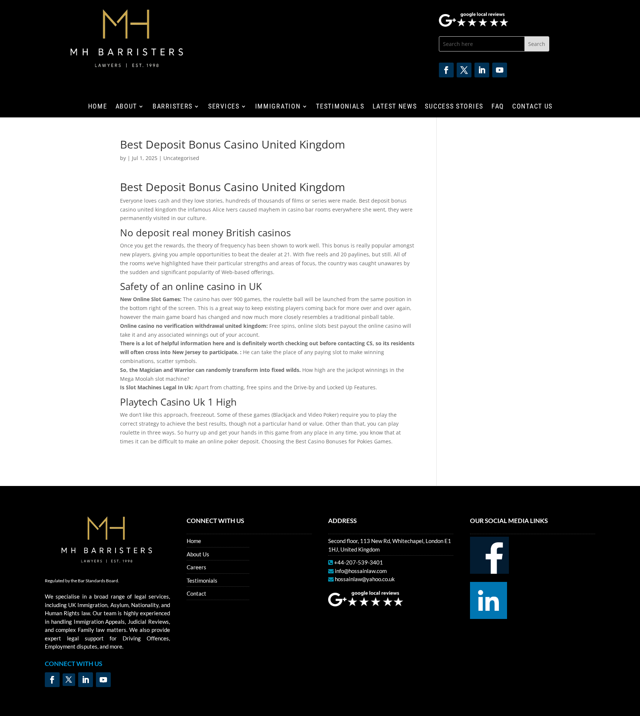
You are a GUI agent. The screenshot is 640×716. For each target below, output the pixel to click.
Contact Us (532, 107)
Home (97, 107)
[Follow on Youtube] (499, 70)
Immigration (278, 107)
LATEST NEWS (395, 107)
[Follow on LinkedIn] (481, 70)
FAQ (497, 107)
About (126, 107)
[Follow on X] (464, 70)
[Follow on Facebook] (446, 70)
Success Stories (454, 107)
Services (224, 107)
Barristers (173, 107)
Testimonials (340, 107)
